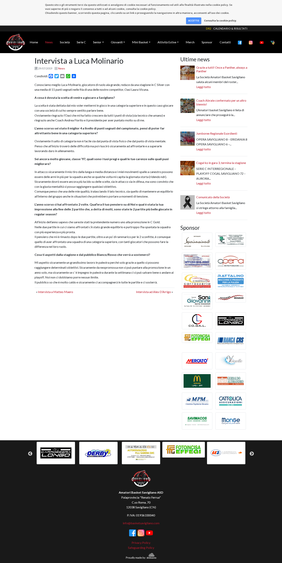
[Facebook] (239, 42)
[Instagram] (250, 42)
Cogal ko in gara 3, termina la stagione (221, 163)
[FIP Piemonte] (272, 42)
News (49, 42)
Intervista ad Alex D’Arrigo (153, 292)
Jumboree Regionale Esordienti (216, 133)
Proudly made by (136, 557)
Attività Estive (166, 42)
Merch (190, 42)
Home (34, 42)
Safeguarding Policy (141, 547)
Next (251, 453)
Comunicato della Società (213, 197)
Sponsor (207, 42)
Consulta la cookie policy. (220, 20)
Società (65, 42)
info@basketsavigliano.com (141, 523)
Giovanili (117, 42)
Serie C (81, 42)
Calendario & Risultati (230, 28)
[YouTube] (261, 42)
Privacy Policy (141, 542)
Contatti (225, 42)
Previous (30, 453)
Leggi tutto (203, 87)
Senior (97, 42)
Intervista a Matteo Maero (55, 292)
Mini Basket (140, 42)
